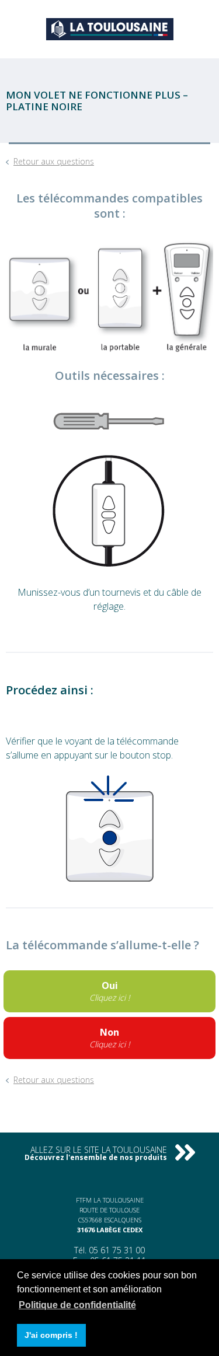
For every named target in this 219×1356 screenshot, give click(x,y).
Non (109, 1038)
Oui (109, 991)
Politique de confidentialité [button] (77, 1305)
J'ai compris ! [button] (51, 1335)
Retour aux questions (53, 161)
